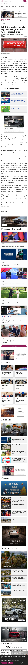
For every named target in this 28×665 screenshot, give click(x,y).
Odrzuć (10, 662)
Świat (14, 7)
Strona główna (3, 19)
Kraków (7, 562)
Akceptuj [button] (4, 662)
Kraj (2, 7)
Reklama (7, 650)
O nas (2, 650)
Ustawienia (17, 662)
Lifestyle (21, 7)
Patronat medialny (5, 652)
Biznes (8, 7)
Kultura (7, 489)
